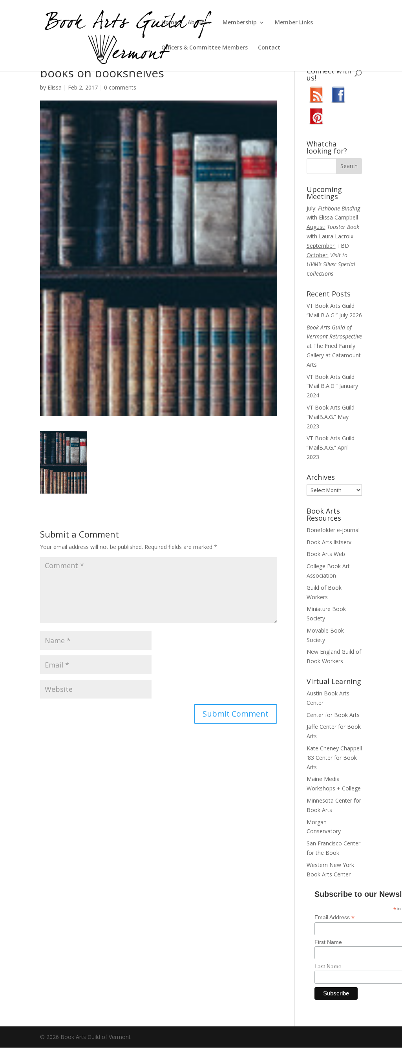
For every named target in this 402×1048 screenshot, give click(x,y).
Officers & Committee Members (204, 48)
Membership (240, 23)
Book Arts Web (326, 554)
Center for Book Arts (333, 715)
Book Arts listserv (329, 542)
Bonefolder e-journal (333, 530)
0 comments (120, 87)
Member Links (294, 23)
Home (169, 23)
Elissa (55, 87)
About (196, 23)
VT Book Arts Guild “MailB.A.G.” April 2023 (330, 447)
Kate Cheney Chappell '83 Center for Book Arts (334, 757)
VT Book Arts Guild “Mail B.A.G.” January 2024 (332, 386)
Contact (269, 48)
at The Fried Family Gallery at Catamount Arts (334, 346)
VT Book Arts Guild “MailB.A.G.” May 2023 (330, 417)
